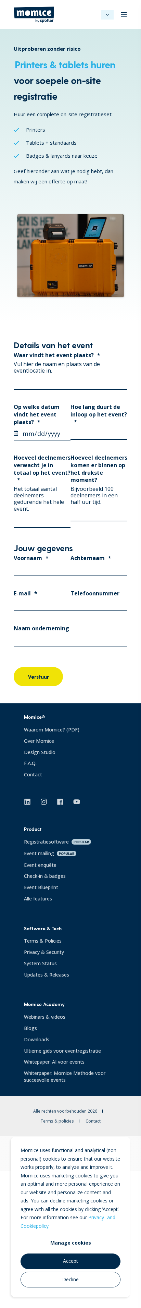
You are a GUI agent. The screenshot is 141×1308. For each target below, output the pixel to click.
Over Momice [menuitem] (39, 741)
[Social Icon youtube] (74, 801)
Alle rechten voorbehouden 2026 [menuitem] (65, 1111)
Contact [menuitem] (33, 774)
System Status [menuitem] (40, 963)
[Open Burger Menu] (124, 15)
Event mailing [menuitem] (49, 853)
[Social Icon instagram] (44, 801)
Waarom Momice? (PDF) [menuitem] (51, 729)
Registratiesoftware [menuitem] (56, 841)
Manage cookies (70, 1242)
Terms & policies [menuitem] (57, 1121)
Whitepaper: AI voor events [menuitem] (54, 1061)
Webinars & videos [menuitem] (44, 1017)
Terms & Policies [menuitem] (43, 940)
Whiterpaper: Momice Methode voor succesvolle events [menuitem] (64, 1076)
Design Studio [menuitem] (39, 752)
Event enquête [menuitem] (40, 865)
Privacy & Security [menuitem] (44, 952)
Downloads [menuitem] (36, 1039)
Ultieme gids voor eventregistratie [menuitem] (62, 1050)
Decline (70, 1279)
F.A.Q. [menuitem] (30, 763)
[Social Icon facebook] (60, 801)
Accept (70, 1261)
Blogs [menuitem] (30, 1028)
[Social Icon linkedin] (30, 801)
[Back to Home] (34, 19)
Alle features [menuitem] (38, 898)
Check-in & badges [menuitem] (45, 876)
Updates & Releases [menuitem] (46, 974)
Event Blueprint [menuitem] (41, 887)
